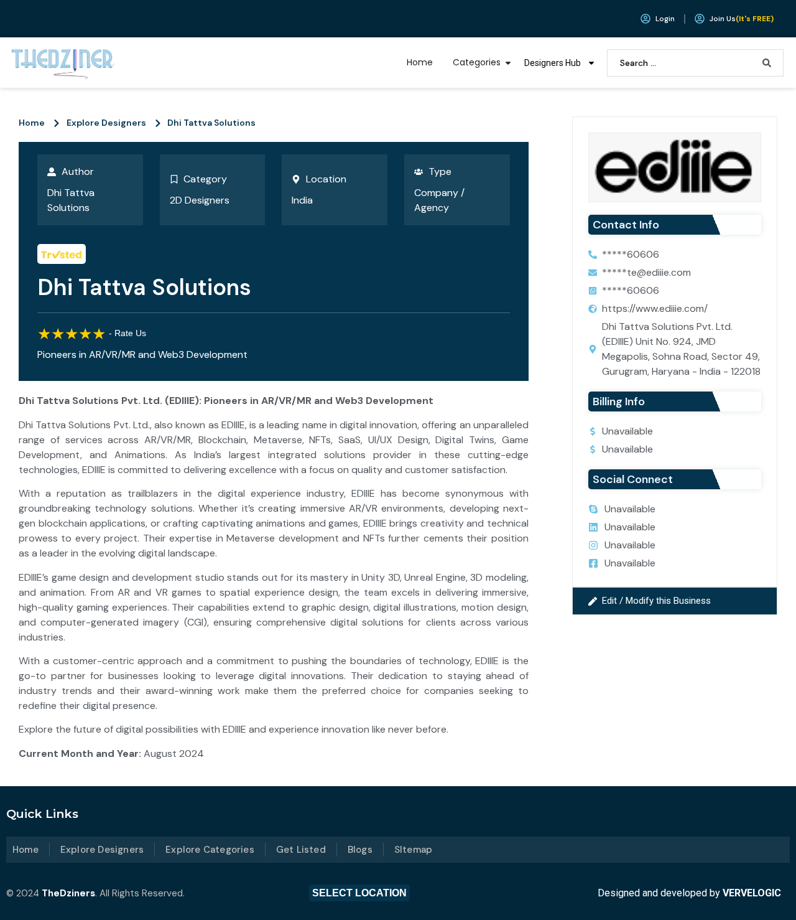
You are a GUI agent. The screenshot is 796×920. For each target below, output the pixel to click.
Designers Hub (552, 63)
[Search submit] (767, 62)
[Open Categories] (508, 62)
